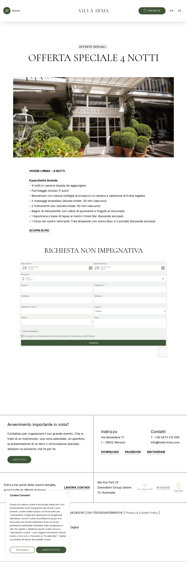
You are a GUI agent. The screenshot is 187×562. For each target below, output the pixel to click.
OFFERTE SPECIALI (92, 47)
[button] (12, 10)
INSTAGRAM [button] (156, 452)
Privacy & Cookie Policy (141, 512)
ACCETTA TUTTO (51, 550)
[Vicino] (67, 493)
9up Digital (71, 527)
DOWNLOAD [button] (110, 452)
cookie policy (22, 536)
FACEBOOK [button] (133, 452)
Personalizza (22, 550)
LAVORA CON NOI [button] (77, 487)
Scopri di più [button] (39, 230)
